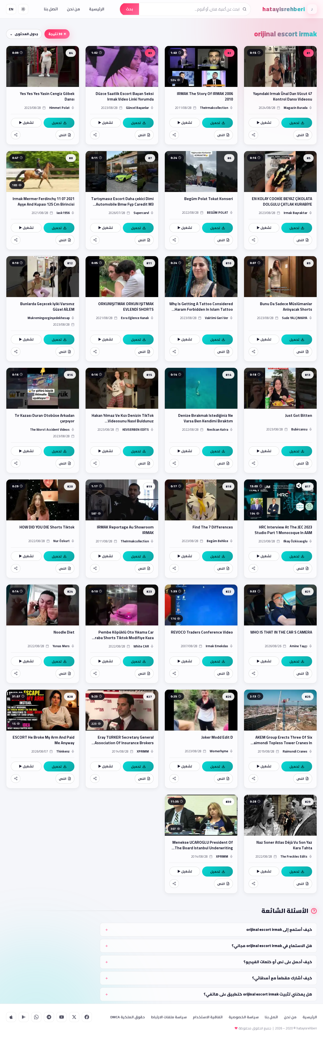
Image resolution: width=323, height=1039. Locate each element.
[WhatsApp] (36, 1017)
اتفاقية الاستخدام (208, 1017)
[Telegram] (49, 1017)
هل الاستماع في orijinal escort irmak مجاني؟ (272, 945)
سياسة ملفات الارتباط (169, 1017)
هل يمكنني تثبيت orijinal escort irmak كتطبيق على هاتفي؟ (258, 994)
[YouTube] (62, 1017)
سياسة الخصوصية (244, 1017)
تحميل (294, 123)
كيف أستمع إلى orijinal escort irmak (279, 929)
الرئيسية (96, 9)
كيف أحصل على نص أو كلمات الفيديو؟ (278, 961)
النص (300, 135)
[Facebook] (87, 1017)
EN (11, 9)
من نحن (73, 9)
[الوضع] (23, 9)
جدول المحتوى (26, 34)
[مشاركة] (253, 135)
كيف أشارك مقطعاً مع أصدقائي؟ (282, 978)
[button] (280, 95)
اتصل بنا (51, 9)
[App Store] (11, 1017)
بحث (129, 9)
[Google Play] (24, 1017)
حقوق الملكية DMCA (127, 1017)
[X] (74, 1017)
